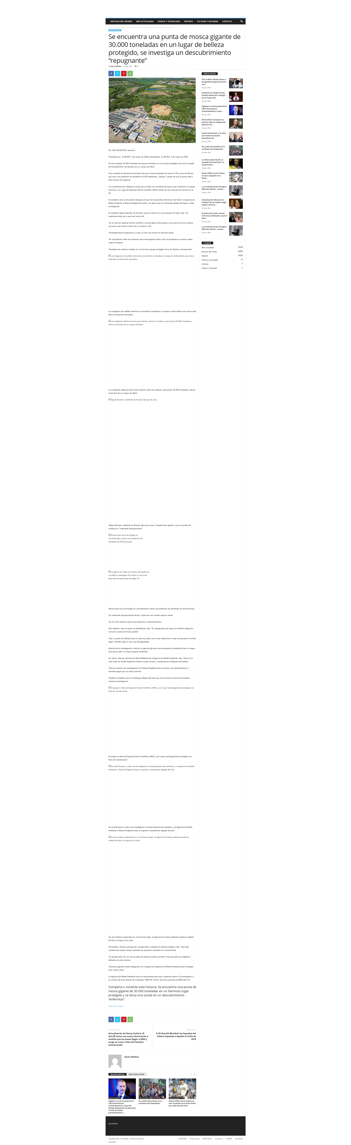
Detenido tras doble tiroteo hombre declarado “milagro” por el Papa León (214, 95)
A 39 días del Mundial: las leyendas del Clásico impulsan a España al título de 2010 (176, 1036)
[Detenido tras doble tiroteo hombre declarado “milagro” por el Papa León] (236, 97)
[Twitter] (117, 73)
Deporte (188, 21)
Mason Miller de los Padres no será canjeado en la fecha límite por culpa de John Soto (182, 1103)
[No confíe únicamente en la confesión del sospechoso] (152, 1088)
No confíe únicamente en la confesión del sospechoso (150, 1102)
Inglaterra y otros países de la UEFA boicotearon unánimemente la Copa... (214, 108)
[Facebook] (111, 73)
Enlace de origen (115, 1006)
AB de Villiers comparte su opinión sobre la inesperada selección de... (214, 122)
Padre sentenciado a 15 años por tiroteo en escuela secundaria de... (214, 135)
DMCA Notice (207, 1139)
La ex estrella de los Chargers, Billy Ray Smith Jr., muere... (214, 187)
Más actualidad (144, 21)
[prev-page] (191, 1074)
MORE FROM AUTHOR (136, 1074)
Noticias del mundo (121, 21)
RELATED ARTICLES (117, 1074)
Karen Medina (116, 66)
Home (110, 27)
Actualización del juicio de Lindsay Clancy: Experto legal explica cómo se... (214, 202)
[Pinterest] (124, 73)
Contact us (219, 1139)
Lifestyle (227, 21)
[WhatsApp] (130, 73)
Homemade (182, 1139)
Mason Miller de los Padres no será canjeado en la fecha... (213, 175)
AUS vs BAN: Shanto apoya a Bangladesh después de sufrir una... (214, 81)
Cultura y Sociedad (207, 21)
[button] (241, 21)
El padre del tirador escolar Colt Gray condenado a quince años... (214, 215)
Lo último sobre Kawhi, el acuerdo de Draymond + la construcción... (213, 162)
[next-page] (194, 1074)
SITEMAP (229, 1139)
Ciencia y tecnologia (169, 21)
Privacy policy (194, 1139)
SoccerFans (113, 1124)
